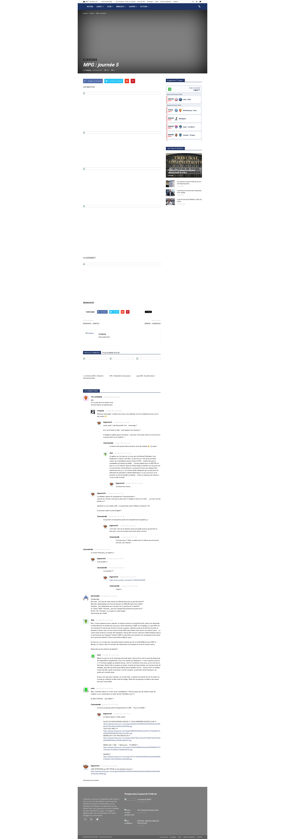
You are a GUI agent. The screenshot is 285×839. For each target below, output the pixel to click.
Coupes (132, 6)
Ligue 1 (99, 6)
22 (114, 70)
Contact (175, 1)
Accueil (90, 6)
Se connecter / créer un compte (125, 1)
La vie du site (141, 1)
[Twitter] (200, 1)
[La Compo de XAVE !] (130, 802)
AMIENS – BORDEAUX (153, 324)
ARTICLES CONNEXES (92, 353)
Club (109, 6)
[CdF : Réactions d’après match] (130, 813)
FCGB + (86, 59)
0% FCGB (143, 6)
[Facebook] (193, 1)
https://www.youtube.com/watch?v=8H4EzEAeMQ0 (127, 580)
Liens (156, 1)
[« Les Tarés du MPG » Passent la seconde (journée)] (95, 365)
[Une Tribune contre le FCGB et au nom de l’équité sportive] (170, 184)
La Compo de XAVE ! (144, 799)
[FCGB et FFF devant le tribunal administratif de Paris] (184, 165)
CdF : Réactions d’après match (148, 810)
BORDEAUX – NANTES (91, 324)
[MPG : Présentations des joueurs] (122, 365)
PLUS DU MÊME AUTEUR (111, 353)
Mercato (120, 6)
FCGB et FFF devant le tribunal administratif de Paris (181, 171)
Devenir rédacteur (165, 1)
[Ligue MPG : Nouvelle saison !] (148, 365)
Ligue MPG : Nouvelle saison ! (145, 376)
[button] (199, 6)
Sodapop (88, 70)
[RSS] (196, 1)
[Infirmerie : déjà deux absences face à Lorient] (130, 824)
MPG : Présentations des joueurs (120, 376)
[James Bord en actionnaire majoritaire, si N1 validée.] (170, 192)
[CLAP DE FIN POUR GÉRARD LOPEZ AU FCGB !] (170, 201)
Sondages (150, 1)
